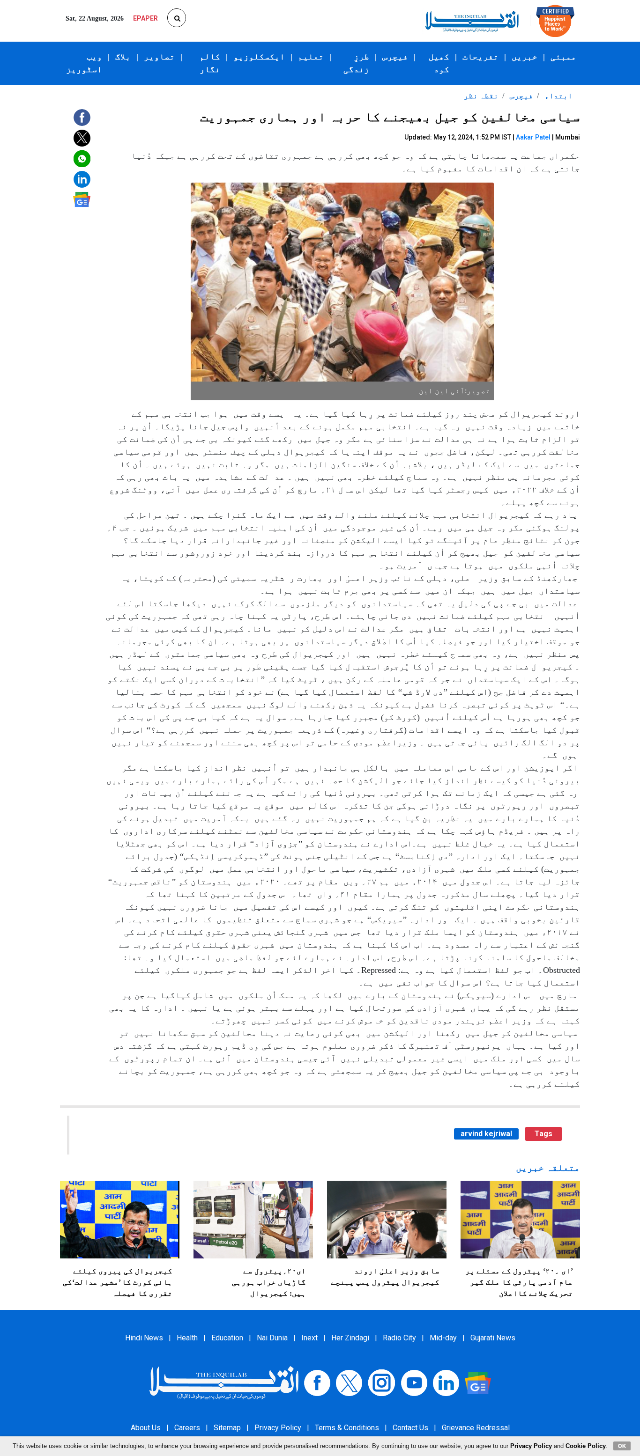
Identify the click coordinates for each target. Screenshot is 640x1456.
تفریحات (480, 56)
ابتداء (558, 96)
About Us (146, 1427)
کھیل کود (439, 63)
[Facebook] (317, 1382)
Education (227, 1337)
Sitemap (227, 1427)
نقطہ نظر (481, 96)
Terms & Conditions (347, 1427)
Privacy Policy (277, 1427)
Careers (187, 1427)
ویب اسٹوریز (84, 63)
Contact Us (410, 1427)
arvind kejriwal (486, 1133)
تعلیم (311, 56)
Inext (309, 1337)
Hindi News (144, 1337)
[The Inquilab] (223, 1382)
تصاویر (159, 56)
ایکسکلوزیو (259, 56)
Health (187, 1337)
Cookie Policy (586, 1445)
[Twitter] (349, 1382)
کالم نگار (210, 63)
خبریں (524, 56)
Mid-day (443, 1337)
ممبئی (563, 56)
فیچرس (395, 56)
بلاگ (123, 56)
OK (622, 1446)
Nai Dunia (272, 1337)
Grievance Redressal (476, 1427)
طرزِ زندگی (356, 63)
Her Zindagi (350, 1337)
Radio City (399, 1337)
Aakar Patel (533, 137)
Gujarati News (492, 1337)
